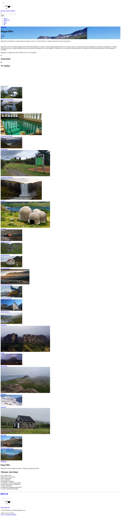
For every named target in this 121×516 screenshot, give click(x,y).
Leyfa (2, 514)
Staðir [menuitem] (5, 18)
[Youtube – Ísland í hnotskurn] (5, 494)
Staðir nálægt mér (5, 507)
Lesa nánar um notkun (10, 514)
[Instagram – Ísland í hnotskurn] (4, 494)
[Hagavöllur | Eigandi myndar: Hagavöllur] (9, 84)
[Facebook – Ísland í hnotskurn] (1, 494)
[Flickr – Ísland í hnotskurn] (7, 494)
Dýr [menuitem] (5, 21)
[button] (1, 12)
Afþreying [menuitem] (6, 20)
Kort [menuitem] (5, 23)
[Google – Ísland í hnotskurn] (2, 494)
